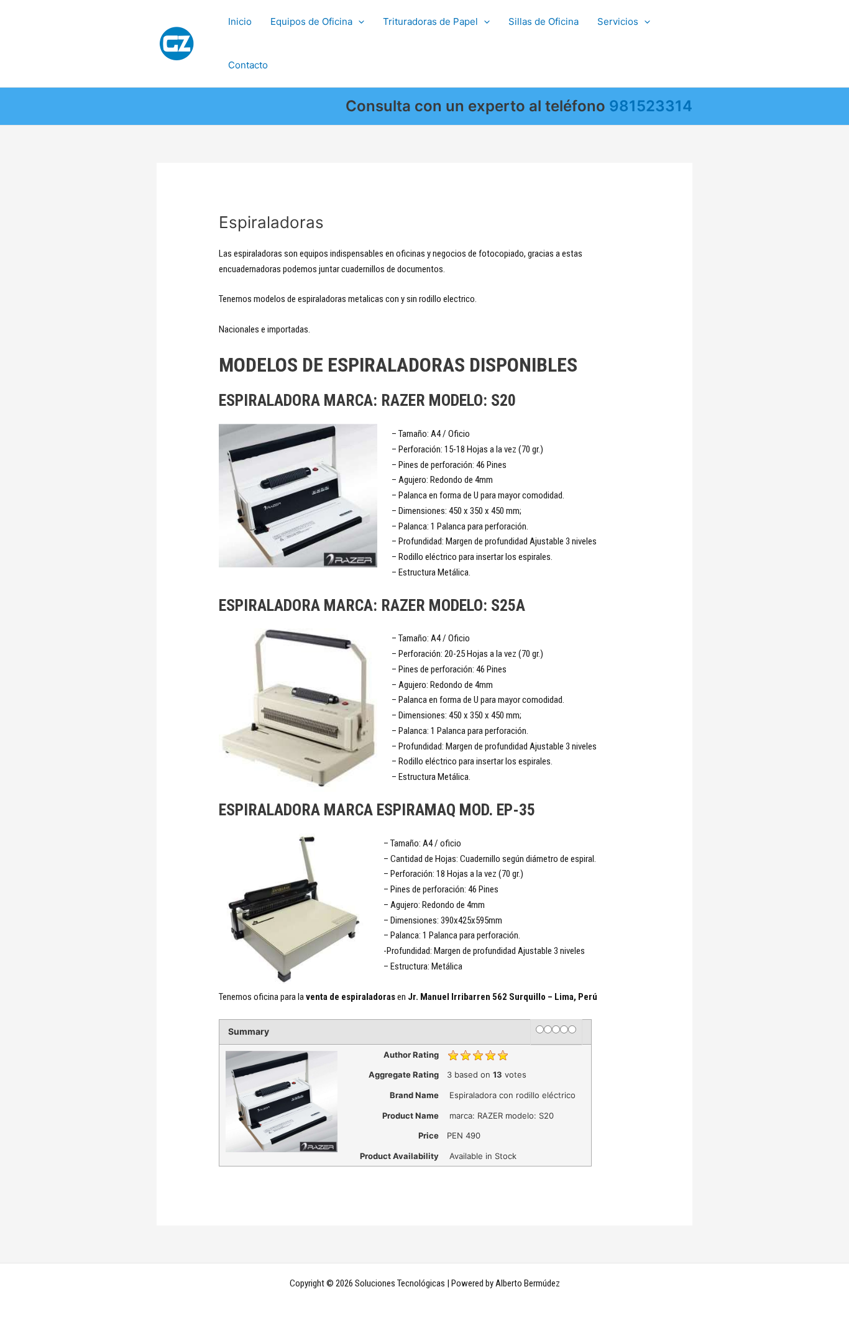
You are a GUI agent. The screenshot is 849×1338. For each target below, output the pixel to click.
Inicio (240, 21)
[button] (358, 22)
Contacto (248, 65)
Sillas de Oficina (543, 21)
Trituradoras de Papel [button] (430, 21)
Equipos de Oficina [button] (311, 21)
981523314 (650, 106)
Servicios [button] (617, 21)
